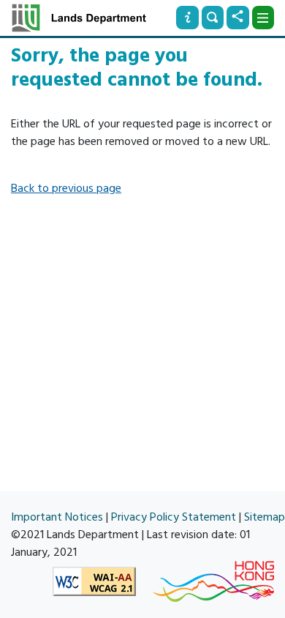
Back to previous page (66, 188)
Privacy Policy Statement (173, 517)
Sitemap (264, 517)
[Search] (213, 17)
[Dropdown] (263, 17)
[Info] (187, 17)
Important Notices (57, 517)
